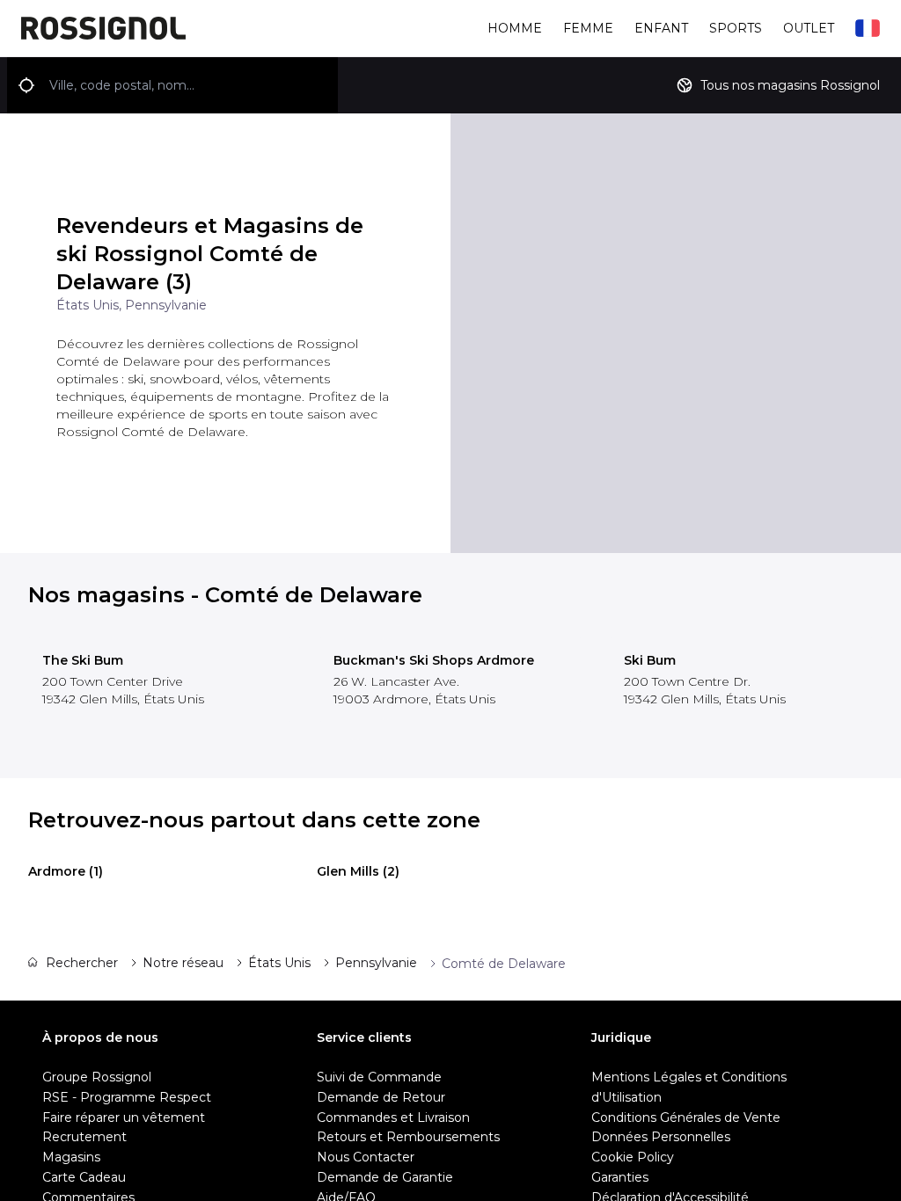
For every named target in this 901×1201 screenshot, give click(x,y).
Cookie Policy (632, 1157)
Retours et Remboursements (408, 1137)
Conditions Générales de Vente (685, 1117)
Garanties (619, 1177)
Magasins (71, 1157)
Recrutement (84, 1137)
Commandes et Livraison (393, 1117)
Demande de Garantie (385, 1177)
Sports (735, 28)
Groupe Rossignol (96, 1077)
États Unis (279, 963)
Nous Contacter (365, 1157)
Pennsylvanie (376, 963)
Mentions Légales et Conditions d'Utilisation (689, 1087)
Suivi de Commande (379, 1077)
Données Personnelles (660, 1137)
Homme (514, 28)
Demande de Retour (381, 1097)
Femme (588, 28)
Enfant (661, 28)
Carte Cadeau (84, 1177)
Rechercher (82, 963)
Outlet (808, 28)
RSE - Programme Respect (126, 1097)
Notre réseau (183, 963)
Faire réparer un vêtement (123, 1117)
